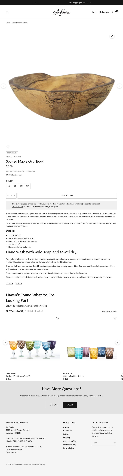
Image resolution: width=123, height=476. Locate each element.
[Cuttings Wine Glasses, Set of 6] (33, 343)
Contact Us (67, 431)
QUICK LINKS (69, 422)
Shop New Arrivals (109, 312)
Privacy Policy (68, 448)
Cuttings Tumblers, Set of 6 (73, 376)
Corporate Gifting (69, 441)
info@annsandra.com (87, 204)
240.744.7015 (17, 207)
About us (66, 427)
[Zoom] (112, 36)
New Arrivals (15, 310)
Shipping (66, 438)
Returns (66, 434)
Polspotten (11, 373)
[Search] (112, 12)
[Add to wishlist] (8, 147)
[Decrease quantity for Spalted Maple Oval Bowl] (8, 195)
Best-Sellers (35, 310)
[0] (115, 12)
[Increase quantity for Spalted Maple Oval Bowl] (14, 195)
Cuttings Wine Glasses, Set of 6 (18, 376)
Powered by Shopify (38, 464)
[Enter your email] (114, 442)
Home (8, 23)
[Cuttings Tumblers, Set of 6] (90, 343)
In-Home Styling (69, 445)
